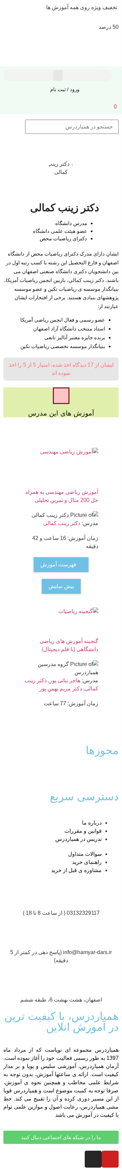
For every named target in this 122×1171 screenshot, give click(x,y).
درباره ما (92, 823)
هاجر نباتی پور (64, 680)
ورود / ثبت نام (64, 89)
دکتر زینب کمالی (61, 523)
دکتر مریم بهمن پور (60, 688)
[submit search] (14, 126)
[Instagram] (93, 1159)
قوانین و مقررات (83, 831)
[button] (58, 75)
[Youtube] (110, 1159)
